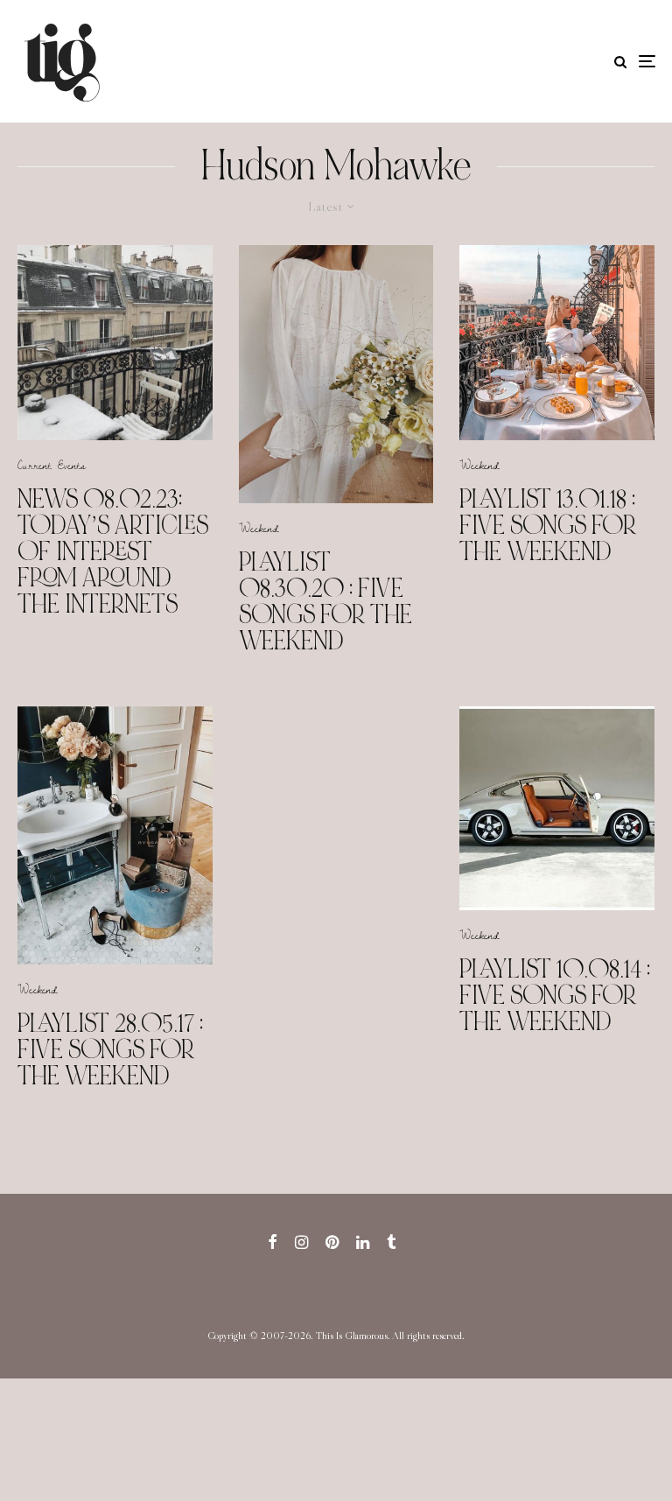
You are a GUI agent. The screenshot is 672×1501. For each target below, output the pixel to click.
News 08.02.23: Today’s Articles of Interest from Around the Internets (113, 551)
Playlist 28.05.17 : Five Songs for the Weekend (110, 1049)
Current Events (52, 464)
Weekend (259, 527)
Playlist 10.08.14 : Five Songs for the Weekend (554, 995)
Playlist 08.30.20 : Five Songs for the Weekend (325, 601)
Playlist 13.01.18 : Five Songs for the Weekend (547, 525)
